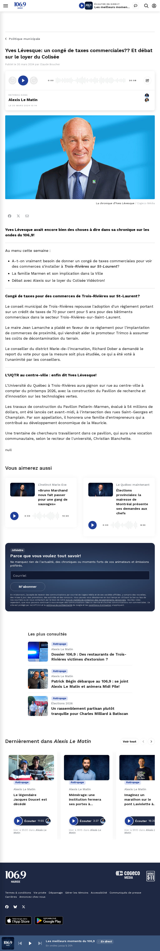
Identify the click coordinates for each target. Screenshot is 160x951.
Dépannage (56, 892)
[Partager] (147, 80)
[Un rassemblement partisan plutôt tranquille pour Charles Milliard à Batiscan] (38, 706)
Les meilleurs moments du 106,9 (118, 7)
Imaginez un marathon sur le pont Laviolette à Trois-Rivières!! (138, 799)
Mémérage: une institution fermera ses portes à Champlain (85, 799)
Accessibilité (99, 892)
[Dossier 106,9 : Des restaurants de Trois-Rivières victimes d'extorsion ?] (38, 652)
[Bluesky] (15, 906)
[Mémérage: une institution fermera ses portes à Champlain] (86, 767)
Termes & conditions (18, 892)
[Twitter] (18, 216)
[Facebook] (9, 216)
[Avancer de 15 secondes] (34, 80)
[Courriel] (27, 216)
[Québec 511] (150, 880)
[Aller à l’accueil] (20, 8)
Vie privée (40, 892)
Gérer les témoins (76, 892)
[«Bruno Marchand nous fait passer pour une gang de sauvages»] (22, 489)
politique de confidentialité (59, 605)
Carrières (11, 896)
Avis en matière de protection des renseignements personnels (96, 600)
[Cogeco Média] (128, 878)
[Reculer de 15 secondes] (12, 80)
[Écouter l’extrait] (23, 80)
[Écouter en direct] (82, 5)
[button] (20, 943)
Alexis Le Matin (23, 100)
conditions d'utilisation (100, 605)
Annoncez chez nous (32, 896)
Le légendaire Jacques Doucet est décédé (30, 799)
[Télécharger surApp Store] (18, 920)
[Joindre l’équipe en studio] (135, 5)
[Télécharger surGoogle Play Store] (49, 920)
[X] (23, 906)
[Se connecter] (154, 5)
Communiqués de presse (125, 892)
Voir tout (129, 741)
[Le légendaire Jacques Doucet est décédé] (31, 767)
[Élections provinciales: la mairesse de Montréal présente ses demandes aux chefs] (100, 489)
